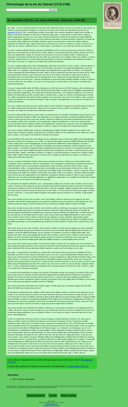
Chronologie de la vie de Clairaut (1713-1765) (38, 4)
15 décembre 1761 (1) (78, 366)
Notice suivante (68, 395)
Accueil (52, 395)
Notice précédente (35, 395)
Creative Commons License (51, 405)
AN (70, 353)
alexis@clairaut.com (51, 404)
